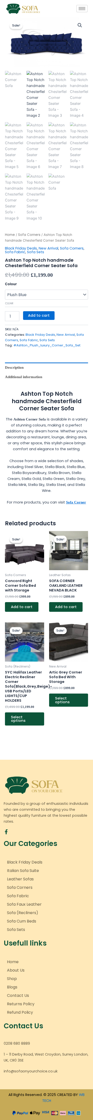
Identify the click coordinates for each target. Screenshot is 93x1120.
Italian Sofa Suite (23, 870)
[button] (79, 25)
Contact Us (18, 995)
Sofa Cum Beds (21, 921)
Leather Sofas (20, 879)
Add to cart (39, 315)
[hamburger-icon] (82, 8)
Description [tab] (14, 367)
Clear (9, 303)
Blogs (12, 987)
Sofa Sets (35, 252)
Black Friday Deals (21, 248)
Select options (18, 719)
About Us (16, 970)
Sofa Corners (29, 234)
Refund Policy (20, 1012)
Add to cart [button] (21, 606)
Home (10, 234)
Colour (11, 284)
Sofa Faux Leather (24, 904)
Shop (12, 978)
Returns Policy (20, 1004)
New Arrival (48, 248)
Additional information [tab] (23, 377)
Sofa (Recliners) (22, 913)
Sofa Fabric (15, 252)
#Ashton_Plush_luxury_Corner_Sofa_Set (46, 345)
